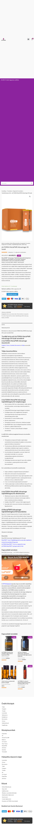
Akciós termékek (6, 243)
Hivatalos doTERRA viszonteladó (10, 801)
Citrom (3, 721)
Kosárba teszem (12, 294)
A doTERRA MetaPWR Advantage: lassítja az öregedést (15, 554)
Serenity (4, 749)
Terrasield (4, 751)
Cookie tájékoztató (6, 799)
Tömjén (4, 711)
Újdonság (24, 244)
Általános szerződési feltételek (9, 793)
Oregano (4, 768)
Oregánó (4, 709)
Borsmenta (4, 719)
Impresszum (5, 797)
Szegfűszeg (4, 725)
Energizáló (22, 243)
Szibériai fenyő (5, 723)
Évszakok (28, 243)
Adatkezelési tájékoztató (8, 795)
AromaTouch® (5, 737)
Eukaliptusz (4, 717)
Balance (4, 739)
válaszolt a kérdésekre (20, 252)
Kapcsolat (4, 789)
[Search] (31, 183)
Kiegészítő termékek (18, 191)
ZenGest (4, 747)
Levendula (4, 713)
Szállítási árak (5, 791)
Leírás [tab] (3, 324)
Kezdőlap (4, 191)
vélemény (10, 252)
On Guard (4, 741)
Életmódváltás (16, 243)
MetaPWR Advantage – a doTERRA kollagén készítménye (15, 552)
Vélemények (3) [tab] (5, 327)
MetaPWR (4, 745)
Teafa (3, 707)
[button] (28, 39)
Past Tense (4, 743)
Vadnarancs (5, 715)
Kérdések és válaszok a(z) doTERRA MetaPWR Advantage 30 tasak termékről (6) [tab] (17, 331)
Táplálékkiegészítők (6, 193)
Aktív (11, 243)
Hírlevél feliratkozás (6, 787)
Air (2, 735)
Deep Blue (4, 733)
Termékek (9, 191)
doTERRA (7, 317)
